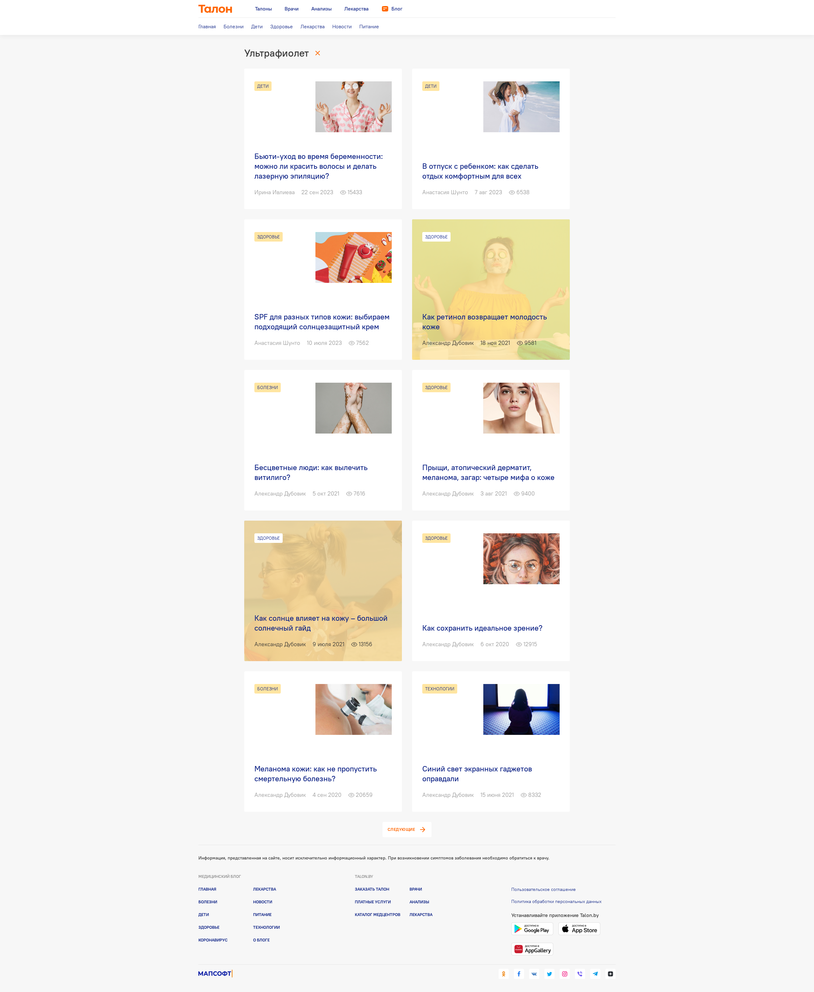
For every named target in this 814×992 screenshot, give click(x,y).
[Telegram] (595, 974)
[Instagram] (564, 974)
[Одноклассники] (503, 974)
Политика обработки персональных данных (556, 901)
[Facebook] (519, 974)
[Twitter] (549, 974)
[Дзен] (610, 974)
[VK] (534, 974)
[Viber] (580, 974)
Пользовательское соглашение (543, 889)
